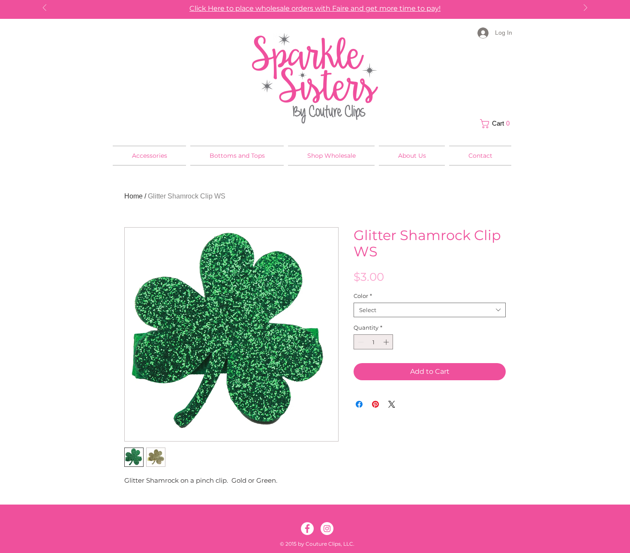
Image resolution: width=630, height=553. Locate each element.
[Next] (585, 8)
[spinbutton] (373, 342)
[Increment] (387, 342)
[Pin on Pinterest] (375, 404)
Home (133, 196)
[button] (497, 123)
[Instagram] (327, 528)
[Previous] (44, 8)
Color (363, 295)
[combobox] (430, 310)
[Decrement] (360, 342)
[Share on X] (392, 404)
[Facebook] (307, 528)
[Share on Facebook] (359, 404)
